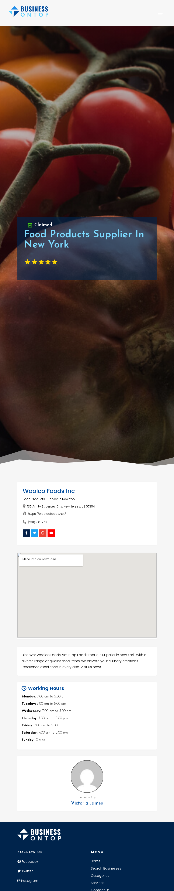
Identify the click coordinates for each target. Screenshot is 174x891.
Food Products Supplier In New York (49, 499)
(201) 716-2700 (38, 522)
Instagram (29, 880)
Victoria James (87, 803)
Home (96, 862)
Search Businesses (106, 869)
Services (97, 883)
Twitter (27, 871)
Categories (100, 876)
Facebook (29, 861)
